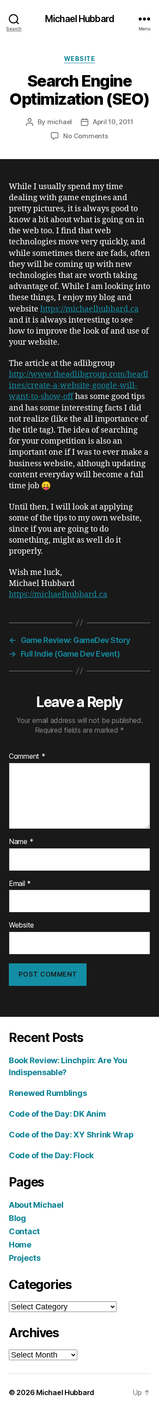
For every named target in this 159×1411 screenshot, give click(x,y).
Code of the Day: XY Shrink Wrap (71, 1134)
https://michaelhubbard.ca (89, 309)
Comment (27, 757)
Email (20, 884)
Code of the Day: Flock (51, 1155)
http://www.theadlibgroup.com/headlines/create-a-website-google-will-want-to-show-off (78, 385)
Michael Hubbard (79, 18)
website (79, 58)
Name (21, 842)
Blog (17, 1218)
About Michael (36, 1204)
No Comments (85, 136)
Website (21, 925)
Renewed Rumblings (48, 1093)
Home (20, 1244)
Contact (24, 1231)
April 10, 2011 (113, 122)
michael (59, 122)
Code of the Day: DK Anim (57, 1113)
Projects (25, 1258)
